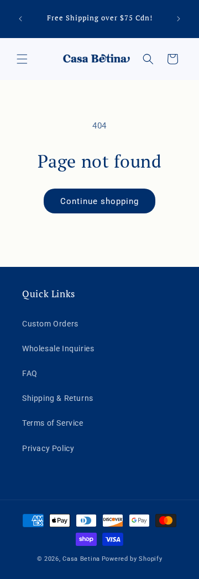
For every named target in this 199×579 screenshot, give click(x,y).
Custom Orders (50, 323)
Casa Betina (81, 558)
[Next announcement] (178, 19)
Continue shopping (99, 201)
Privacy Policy (48, 448)
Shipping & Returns (57, 398)
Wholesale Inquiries (58, 348)
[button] (22, 59)
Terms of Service (52, 423)
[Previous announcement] (20, 19)
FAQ (30, 373)
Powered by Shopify (132, 558)
